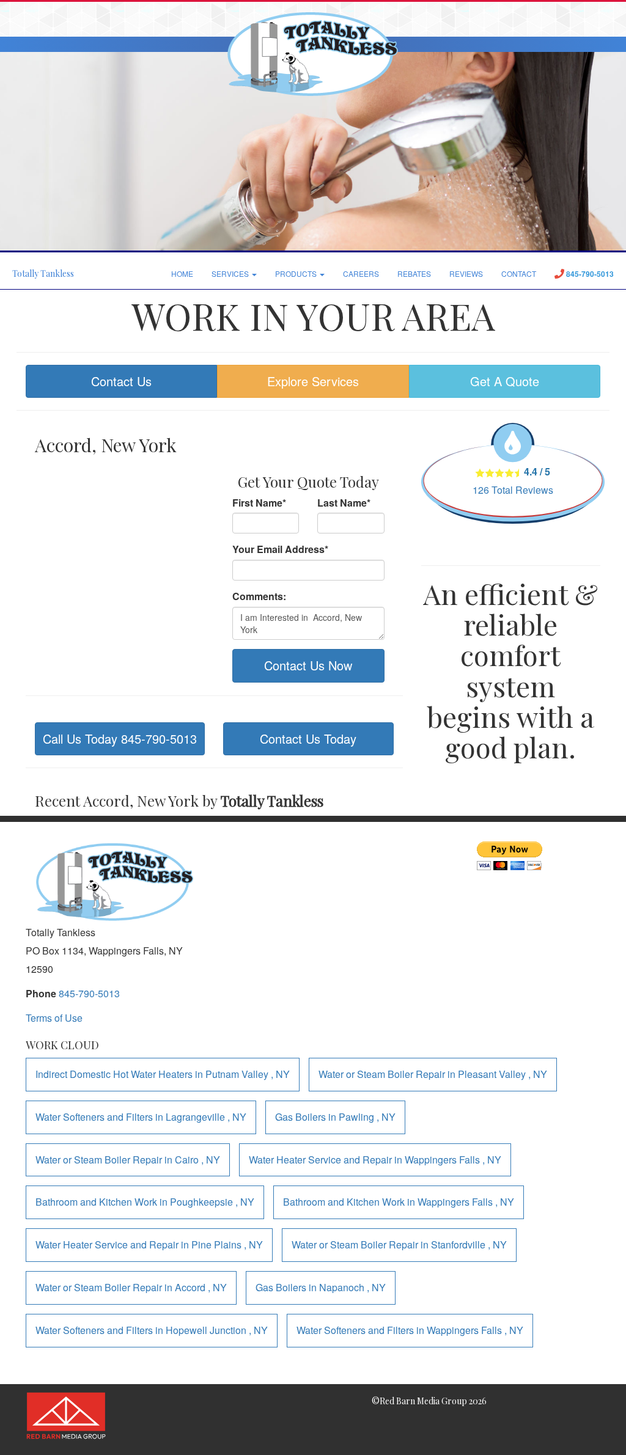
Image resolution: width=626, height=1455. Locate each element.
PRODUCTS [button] (297, 273)
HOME (182, 273)
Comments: (259, 596)
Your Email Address (280, 549)
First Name (259, 503)
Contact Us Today (308, 738)
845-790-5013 (89, 993)
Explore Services (313, 381)
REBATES (414, 273)
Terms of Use (54, 1018)
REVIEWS (466, 273)
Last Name (343, 503)
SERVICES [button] (231, 273)
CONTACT (518, 273)
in (162, 1074)
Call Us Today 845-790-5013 (120, 738)
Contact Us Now (308, 665)
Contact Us (121, 381)
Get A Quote (504, 381)
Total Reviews (513, 490)
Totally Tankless (43, 273)
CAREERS (361, 273)
